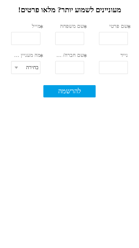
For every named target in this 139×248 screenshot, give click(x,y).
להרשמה (69, 91)
